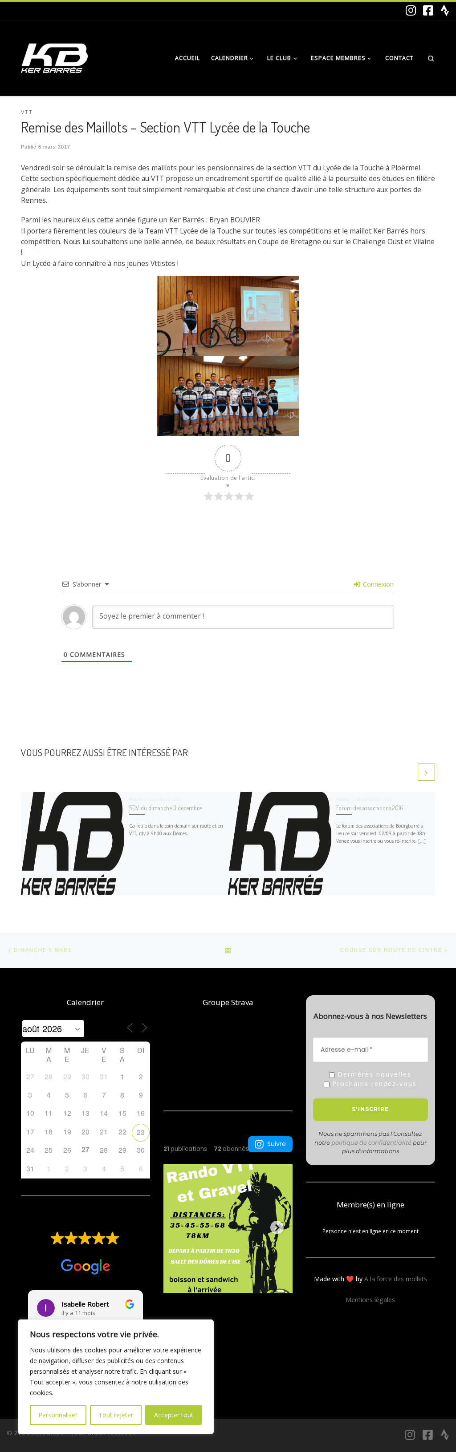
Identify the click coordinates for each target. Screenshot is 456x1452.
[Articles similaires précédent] (407, 772)
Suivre (276, 1143)
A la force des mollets (395, 1279)
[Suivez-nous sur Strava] (444, 10)
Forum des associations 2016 (369, 808)
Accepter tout (173, 1415)
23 (141, 1132)
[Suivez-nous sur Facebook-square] (428, 10)
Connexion (377, 584)
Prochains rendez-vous (373, 1084)
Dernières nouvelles (373, 1074)
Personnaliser (57, 1415)
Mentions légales (370, 1299)
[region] (116, 1376)
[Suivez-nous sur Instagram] (411, 10)
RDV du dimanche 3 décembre (165, 808)
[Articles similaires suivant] (426, 772)
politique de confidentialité (371, 1142)
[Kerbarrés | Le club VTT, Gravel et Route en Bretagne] (54, 55)
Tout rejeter (115, 1415)
